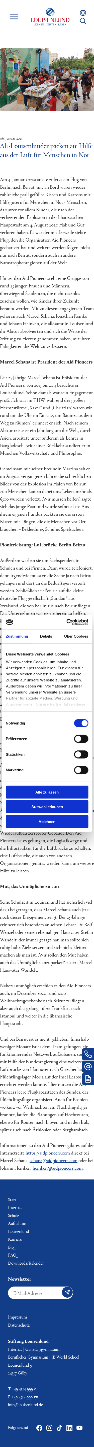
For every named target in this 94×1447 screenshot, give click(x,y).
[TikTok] (59, 1428)
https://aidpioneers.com (47, 1152)
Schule (13, 1215)
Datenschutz (19, 1325)
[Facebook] (39, 1428)
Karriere (15, 1239)
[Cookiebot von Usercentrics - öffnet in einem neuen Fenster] (67, 622)
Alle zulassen (47, 792)
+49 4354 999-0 (24, 1389)
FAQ (12, 1255)
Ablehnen (47, 821)
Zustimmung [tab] (17, 636)
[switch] (81, 739)
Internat (15, 1207)
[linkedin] (69, 1428)
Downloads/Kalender (26, 1263)
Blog (12, 1247)
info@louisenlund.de (25, 1404)
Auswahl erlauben (47, 807)
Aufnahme (17, 1223)
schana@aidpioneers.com (53, 1160)
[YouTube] (79, 1428)
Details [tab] (46, 636)
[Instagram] (49, 1428)
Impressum (17, 1317)
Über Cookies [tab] (76, 636)
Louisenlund (50, 16)
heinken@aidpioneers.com (58, 1167)
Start (12, 1199)
